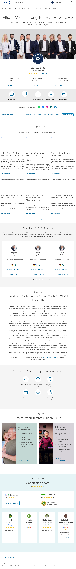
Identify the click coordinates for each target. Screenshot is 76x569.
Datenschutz (13, 565)
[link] (38, 96)
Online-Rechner (54, 565)
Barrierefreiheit (22, 565)
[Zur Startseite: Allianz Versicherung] (6, 2)
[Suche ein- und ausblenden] (72, 8)
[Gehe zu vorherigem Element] (27, 279)
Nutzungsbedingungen (33, 565)
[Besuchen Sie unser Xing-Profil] (51, 107)
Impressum (5, 565)
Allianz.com (63, 565)
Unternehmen (44, 565)
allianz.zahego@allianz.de (49, 357)
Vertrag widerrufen (7, 557)
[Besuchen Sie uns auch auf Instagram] (47, 107)
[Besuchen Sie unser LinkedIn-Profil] (55, 107)
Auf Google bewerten (12, 503)
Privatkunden (18, 2)
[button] (38, 58)
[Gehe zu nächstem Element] (48, 279)
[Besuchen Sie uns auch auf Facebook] (43, 107)
